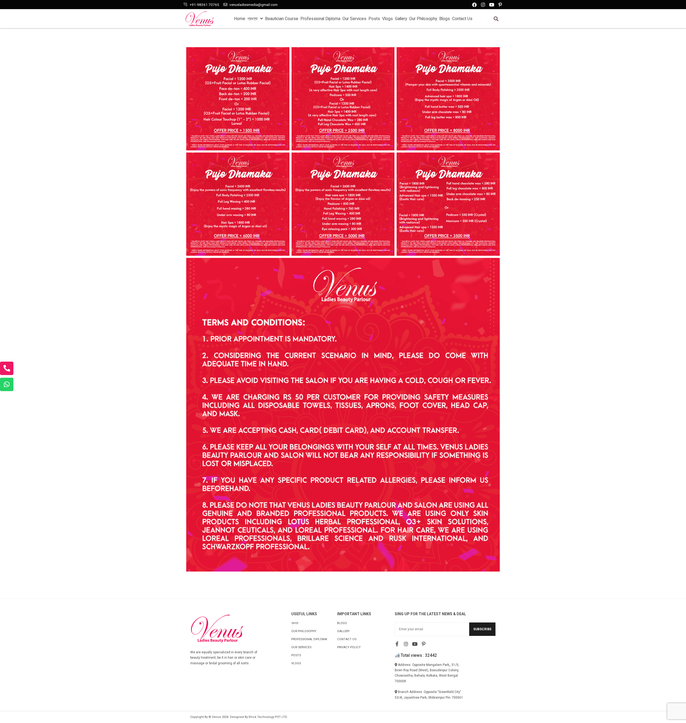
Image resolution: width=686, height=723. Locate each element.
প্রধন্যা (252, 18)
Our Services (354, 18)
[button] (495, 18)
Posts (374, 18)
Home (239, 18)
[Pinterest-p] (500, 4)
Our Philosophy (423, 18)
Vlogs (387, 18)
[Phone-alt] (6, 368)
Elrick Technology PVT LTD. (268, 717)
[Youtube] (491, 4)
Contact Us (462, 18)
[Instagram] (483, 4)
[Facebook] (474, 4)
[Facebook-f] (397, 644)
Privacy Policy (349, 647)
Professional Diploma (320, 18)
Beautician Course (281, 18)
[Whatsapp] (6, 384)
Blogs (444, 18)
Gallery (401, 18)
